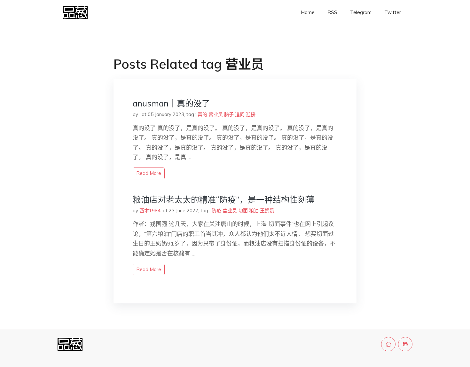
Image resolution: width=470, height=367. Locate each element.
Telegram (361, 12)
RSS (332, 12)
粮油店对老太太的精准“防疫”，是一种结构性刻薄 (223, 199)
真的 (202, 114)
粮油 (254, 210)
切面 (243, 210)
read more (148, 173)
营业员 (215, 114)
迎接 (250, 114)
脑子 (229, 114)
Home (308, 12)
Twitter (392, 12)
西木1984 (150, 210)
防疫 (216, 210)
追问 (240, 114)
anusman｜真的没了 (171, 103)
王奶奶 (267, 210)
